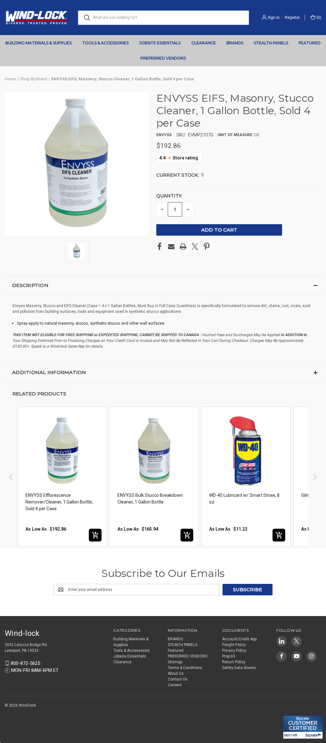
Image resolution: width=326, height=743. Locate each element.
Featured (310, 42)
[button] (163, 285)
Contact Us (178, 679)
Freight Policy (234, 645)
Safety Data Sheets (239, 668)
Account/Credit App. (240, 639)
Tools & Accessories (105, 42)
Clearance (203, 42)
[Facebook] (159, 246)
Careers (175, 685)
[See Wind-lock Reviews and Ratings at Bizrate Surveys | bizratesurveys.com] (303, 727)
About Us (176, 673)
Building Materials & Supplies (38, 42)
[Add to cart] (95, 535)
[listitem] (62, 477)
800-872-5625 (25, 663)
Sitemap (175, 662)
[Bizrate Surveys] (292, 712)
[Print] (183, 246)
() (318, 17)
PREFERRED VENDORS (163, 58)
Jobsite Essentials (160, 42)
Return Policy (233, 662)
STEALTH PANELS (271, 42)
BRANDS (234, 42)
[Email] (171, 246)
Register (292, 17)
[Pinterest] (206, 246)
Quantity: (169, 196)
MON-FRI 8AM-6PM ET (35, 670)
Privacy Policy (234, 650)
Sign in (274, 17)
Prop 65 (228, 656)
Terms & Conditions (185, 668)
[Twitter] (195, 246)
